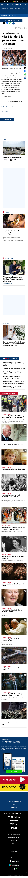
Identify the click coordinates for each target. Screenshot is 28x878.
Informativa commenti (14, 848)
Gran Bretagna (7, 106)
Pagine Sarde (14, 807)
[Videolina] (14, 779)
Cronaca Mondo (12, 20)
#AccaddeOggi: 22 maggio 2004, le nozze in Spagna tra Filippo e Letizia (13, 382)
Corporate (14, 851)
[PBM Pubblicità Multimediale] (14, 828)
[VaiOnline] (14, 824)
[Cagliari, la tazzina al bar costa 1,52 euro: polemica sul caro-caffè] (14, 221)
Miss (6, 111)
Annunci (14, 804)
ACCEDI (24, 1)
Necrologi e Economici (14, 837)
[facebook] (5, 1)
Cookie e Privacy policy (14, 834)
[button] (4, 23)
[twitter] (2, 1)
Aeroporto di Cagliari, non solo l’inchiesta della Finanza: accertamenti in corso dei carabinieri (14, 159)
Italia (23, 8)
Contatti (14, 843)
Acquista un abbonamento (14, 798)
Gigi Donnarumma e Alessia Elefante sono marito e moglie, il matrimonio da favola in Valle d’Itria (14, 343)
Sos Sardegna (19, 11)
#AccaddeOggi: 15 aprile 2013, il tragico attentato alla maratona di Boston (13, 363)
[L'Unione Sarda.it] (14, 4)
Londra (14, 106)
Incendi (11, 11)
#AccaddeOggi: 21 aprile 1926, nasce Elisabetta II (12, 387)
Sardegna (17, 8)
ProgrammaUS (4, 8)
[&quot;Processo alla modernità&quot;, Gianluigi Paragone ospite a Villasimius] (14, 267)
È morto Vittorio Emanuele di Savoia (14, 368)
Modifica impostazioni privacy (14, 846)
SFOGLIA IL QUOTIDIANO (8, 15)
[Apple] (14, 861)
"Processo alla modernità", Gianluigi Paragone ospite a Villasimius (13, 279)
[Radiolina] (14, 787)
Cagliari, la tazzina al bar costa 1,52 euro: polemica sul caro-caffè (13, 233)
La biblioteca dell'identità (14, 801)
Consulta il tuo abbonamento (14, 796)
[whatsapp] (7, 1)
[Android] (14, 865)
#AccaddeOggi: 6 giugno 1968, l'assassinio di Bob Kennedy (12, 377)
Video (11, 8)
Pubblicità (14, 840)
